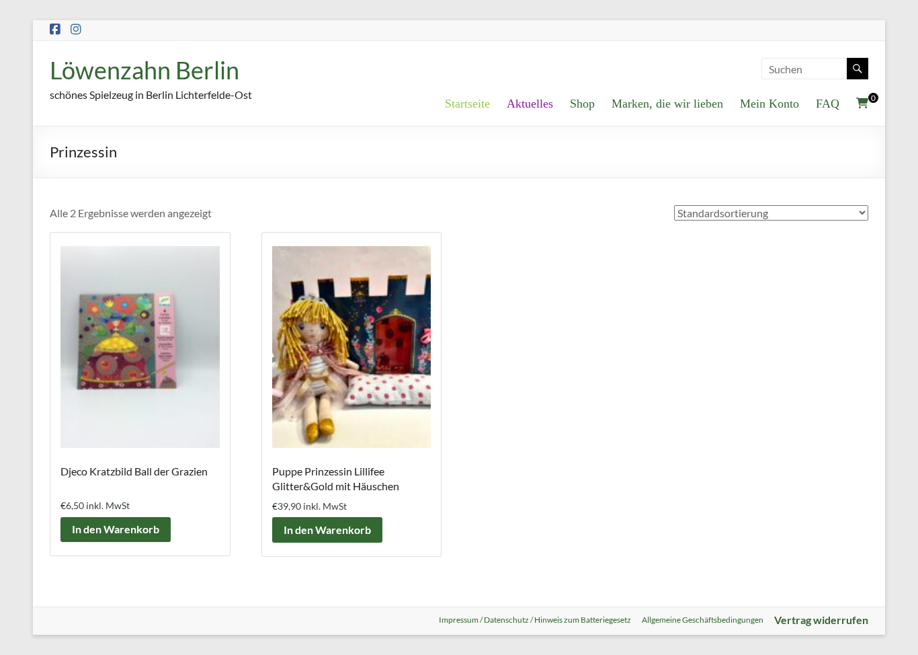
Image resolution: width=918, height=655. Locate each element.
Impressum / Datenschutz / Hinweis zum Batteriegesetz (535, 620)
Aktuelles (530, 103)
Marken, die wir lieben (667, 103)
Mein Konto (769, 103)
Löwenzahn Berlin (144, 70)
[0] (862, 103)
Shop (582, 103)
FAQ (827, 103)
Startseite (467, 103)
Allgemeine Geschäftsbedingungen (702, 620)
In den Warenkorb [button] (115, 529)
